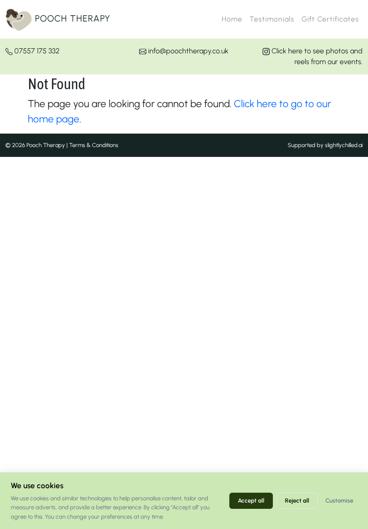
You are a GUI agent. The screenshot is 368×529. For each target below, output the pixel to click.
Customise (339, 500)
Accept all (251, 500)
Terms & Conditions (93, 145)
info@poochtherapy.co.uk (187, 51)
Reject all (297, 500)
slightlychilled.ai (344, 145)
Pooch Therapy (71, 18)
